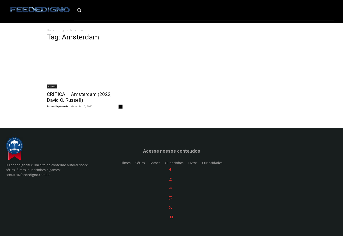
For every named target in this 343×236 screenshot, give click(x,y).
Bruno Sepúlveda (58, 106)
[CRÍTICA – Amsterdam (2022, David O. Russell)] (84, 67)
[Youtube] (171, 217)
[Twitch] (170, 198)
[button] (89, 10)
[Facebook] (170, 170)
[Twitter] (170, 207)
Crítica (52, 86)
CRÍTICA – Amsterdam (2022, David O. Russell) (79, 97)
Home (51, 30)
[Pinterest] (170, 188)
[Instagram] (170, 179)
